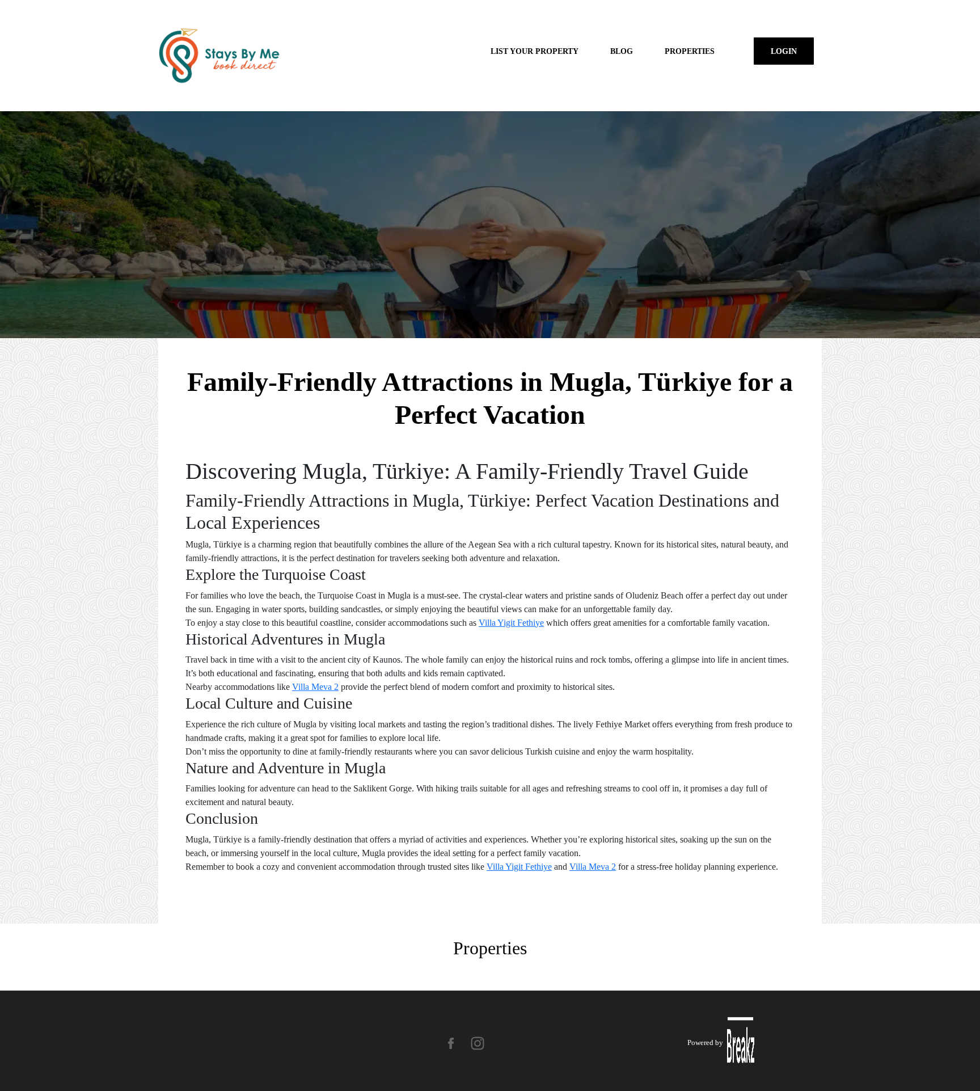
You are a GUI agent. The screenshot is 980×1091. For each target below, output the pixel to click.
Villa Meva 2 (315, 687)
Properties (690, 51)
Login (784, 51)
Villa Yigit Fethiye (511, 622)
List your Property (534, 51)
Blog (621, 51)
